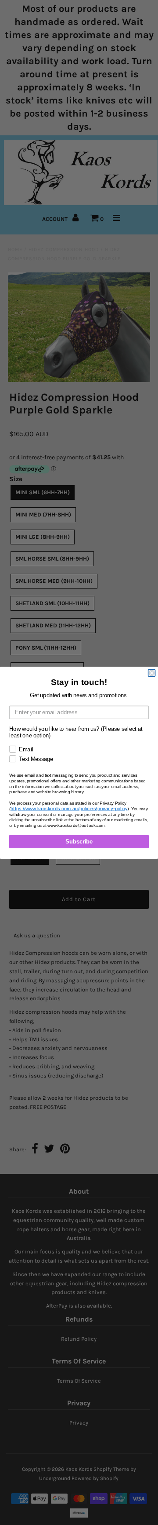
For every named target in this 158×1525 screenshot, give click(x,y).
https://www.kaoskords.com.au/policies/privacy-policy (69, 808)
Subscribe (79, 841)
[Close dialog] (151, 672)
